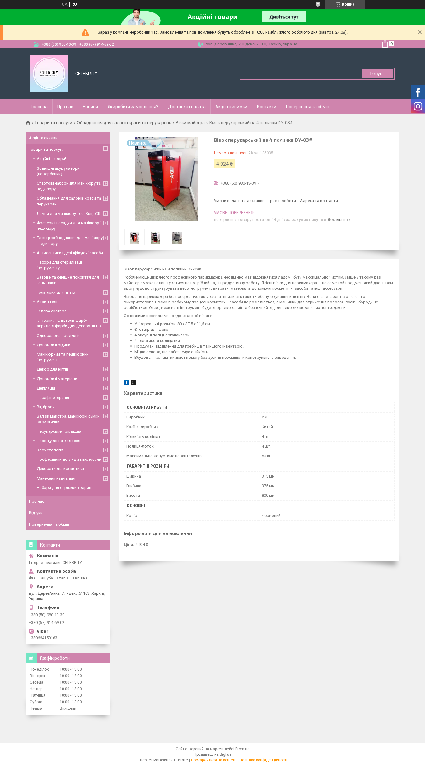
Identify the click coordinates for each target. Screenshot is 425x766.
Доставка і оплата (187, 106)
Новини (90, 106)
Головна (39, 106)
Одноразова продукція (59, 335)
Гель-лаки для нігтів (56, 292)
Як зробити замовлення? (133, 106)
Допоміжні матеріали (57, 378)
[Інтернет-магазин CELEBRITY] (49, 73)
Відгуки (36, 512)
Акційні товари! (51, 158)
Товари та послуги (53, 122)
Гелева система (52, 311)
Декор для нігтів (52, 369)
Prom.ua (242, 749)
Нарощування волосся (58, 440)
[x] (133, 383)
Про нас (65, 106)
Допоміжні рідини (53, 345)
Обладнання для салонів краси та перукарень (124, 122)
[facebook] (126, 383)
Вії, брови (46, 406)
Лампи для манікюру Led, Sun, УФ (68, 213)
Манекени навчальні (56, 478)
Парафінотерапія (53, 397)
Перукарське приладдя (59, 431)
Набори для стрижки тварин (64, 487)
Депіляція (46, 388)
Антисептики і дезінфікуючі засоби (70, 253)
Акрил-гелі (47, 301)
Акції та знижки (231, 106)
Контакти (266, 106)
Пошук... (377, 73)
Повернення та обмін (307, 106)
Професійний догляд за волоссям (69, 459)
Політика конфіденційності (263, 760)
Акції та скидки (43, 138)
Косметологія (50, 450)
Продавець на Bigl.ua (212, 754)
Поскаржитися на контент (214, 760)
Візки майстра (190, 122)
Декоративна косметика (60, 468)
